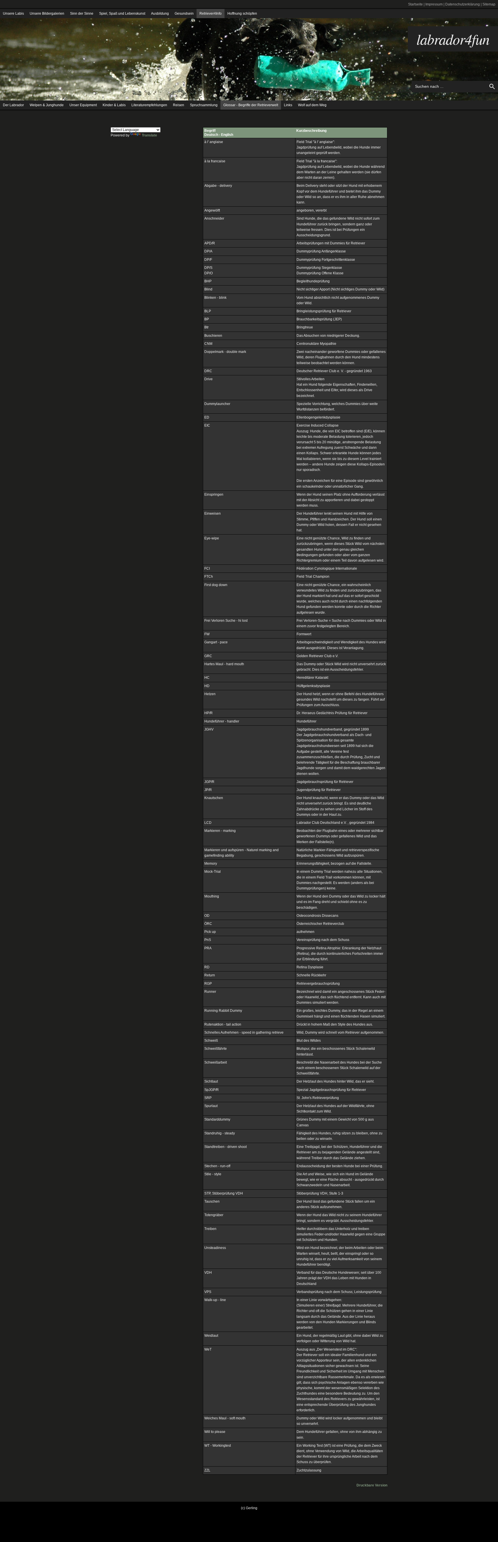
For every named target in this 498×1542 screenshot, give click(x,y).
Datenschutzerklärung (462, 4)
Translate (149, 135)
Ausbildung (160, 14)
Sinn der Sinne (81, 14)
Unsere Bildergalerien (47, 14)
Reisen (178, 105)
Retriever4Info (210, 14)
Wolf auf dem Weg (312, 105)
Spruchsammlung (204, 105)
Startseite (415, 4)
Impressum (434, 4)
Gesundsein (184, 14)
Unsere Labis (13, 14)
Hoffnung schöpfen (242, 14)
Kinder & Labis (114, 105)
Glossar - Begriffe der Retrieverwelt (250, 105)
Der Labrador (13, 105)
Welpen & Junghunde (47, 105)
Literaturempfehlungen (149, 105)
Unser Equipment (83, 105)
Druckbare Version (371, 1485)
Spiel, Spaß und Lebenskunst (122, 14)
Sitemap (488, 4)
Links (288, 105)
